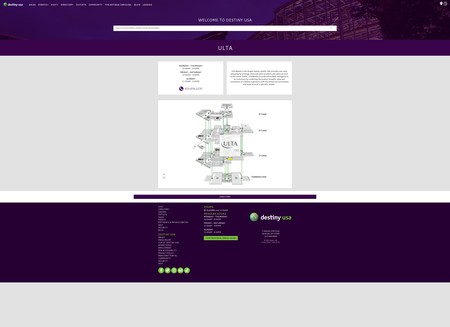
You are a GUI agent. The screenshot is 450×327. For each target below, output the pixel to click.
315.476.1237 (193, 88)
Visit (160, 206)
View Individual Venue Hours (221, 238)
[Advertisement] (225, 298)
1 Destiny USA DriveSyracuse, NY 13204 (271, 232)
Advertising (164, 245)
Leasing (162, 211)
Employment (164, 247)
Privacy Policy (166, 253)
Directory (225, 197)
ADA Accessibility (167, 250)
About (161, 237)
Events (162, 219)
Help (160, 225)
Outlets (162, 214)
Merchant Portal (167, 255)
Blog (160, 230)
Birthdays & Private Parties (173, 222)
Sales (161, 217)
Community (164, 258)
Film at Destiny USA (168, 242)
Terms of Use (276, 242)
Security (163, 227)
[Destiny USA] (271, 217)
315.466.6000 (270, 236)
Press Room (164, 240)
